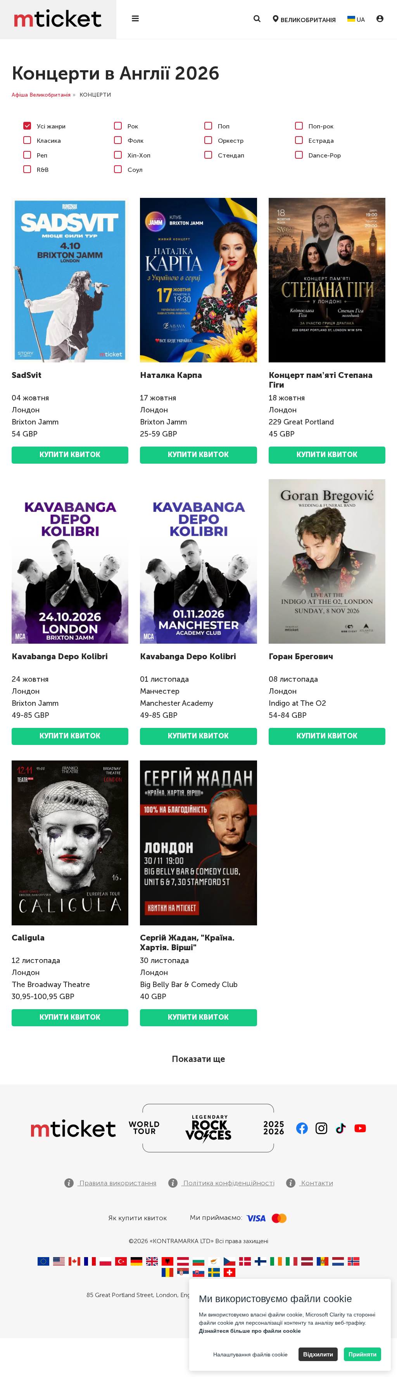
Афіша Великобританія (41, 95)
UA (360, 19)
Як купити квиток (137, 1218)
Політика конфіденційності (227, 1183)
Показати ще (198, 1059)
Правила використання (117, 1183)
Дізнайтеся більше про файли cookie (250, 1331)
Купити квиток (70, 454)
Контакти (316, 1183)
